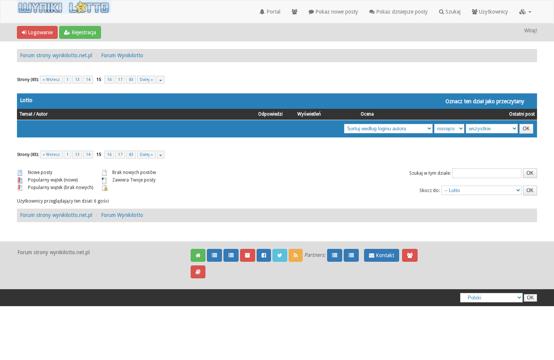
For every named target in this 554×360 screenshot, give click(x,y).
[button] (525, 11)
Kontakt (384, 255)
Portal (272, 12)
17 (120, 79)
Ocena (367, 114)
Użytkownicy (492, 12)
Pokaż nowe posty (336, 12)
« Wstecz (51, 79)
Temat (25, 114)
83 (131, 79)
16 (109, 79)
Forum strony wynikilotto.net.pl (56, 55)
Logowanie (39, 32)
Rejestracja (83, 32)
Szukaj (452, 12)
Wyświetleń (309, 114)
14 (88, 79)
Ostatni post (522, 114)
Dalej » (146, 79)
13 (77, 79)
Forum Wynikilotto (122, 55)
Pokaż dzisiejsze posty (401, 12)
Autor (42, 114)
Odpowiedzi (270, 114)
